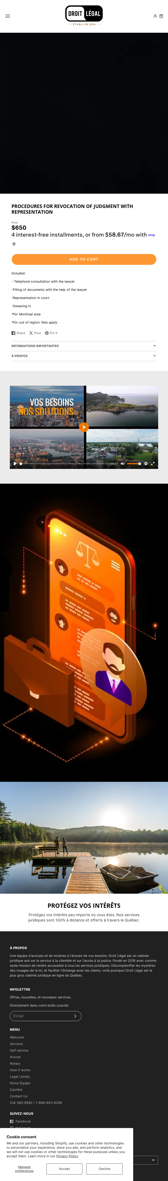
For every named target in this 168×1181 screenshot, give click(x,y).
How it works (20, 1070)
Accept (64, 1169)
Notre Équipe (20, 1083)
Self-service (19, 1050)
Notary (15, 1063)
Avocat (15, 1057)
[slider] (63, 464)
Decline (104, 1169)
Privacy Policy (67, 1156)
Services (16, 1044)
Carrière (16, 1090)
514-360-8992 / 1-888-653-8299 (36, 1103)
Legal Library (20, 1076)
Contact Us (18, 1096)
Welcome (17, 1037)
